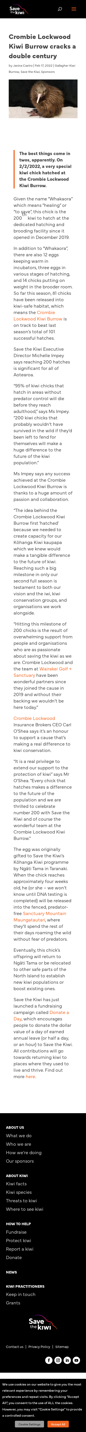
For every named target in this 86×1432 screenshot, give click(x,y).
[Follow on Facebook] (49, 1360)
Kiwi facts (16, 1183)
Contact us (14, 1346)
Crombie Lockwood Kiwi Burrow (38, 315)
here (30, 1076)
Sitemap (62, 1346)
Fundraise (16, 1232)
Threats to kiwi (21, 1200)
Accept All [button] (58, 1424)
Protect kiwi (18, 1240)
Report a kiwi (19, 1249)
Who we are (18, 1144)
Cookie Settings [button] (29, 1424)
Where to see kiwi (24, 1209)
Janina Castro (23, 65)
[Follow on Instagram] (58, 1360)
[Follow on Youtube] (76, 1360)
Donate (14, 1257)
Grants (13, 1302)
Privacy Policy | (41, 1346)
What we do (19, 1135)
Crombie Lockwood (34, 718)
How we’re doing (24, 1152)
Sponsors (48, 71)
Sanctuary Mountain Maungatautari (40, 916)
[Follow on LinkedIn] (67, 1360)
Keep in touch (21, 1294)
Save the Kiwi (30, 71)
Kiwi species (19, 1192)
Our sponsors (20, 1161)
